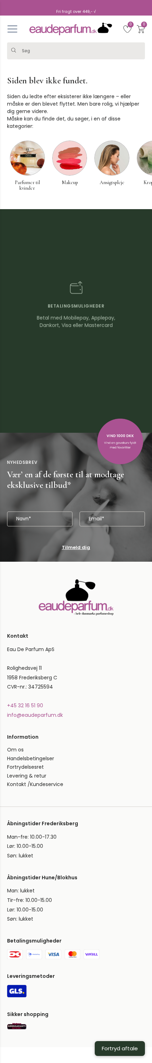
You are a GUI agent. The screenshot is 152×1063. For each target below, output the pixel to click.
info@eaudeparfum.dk (35, 588)
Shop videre (41, 1022)
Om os (15, 623)
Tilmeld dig (76, 420)
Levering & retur (26, 648)
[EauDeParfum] (70, 29)
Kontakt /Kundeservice (35, 657)
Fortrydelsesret (25, 640)
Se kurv (110, 1022)
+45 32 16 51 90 (25, 579)
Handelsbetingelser (30, 631)
